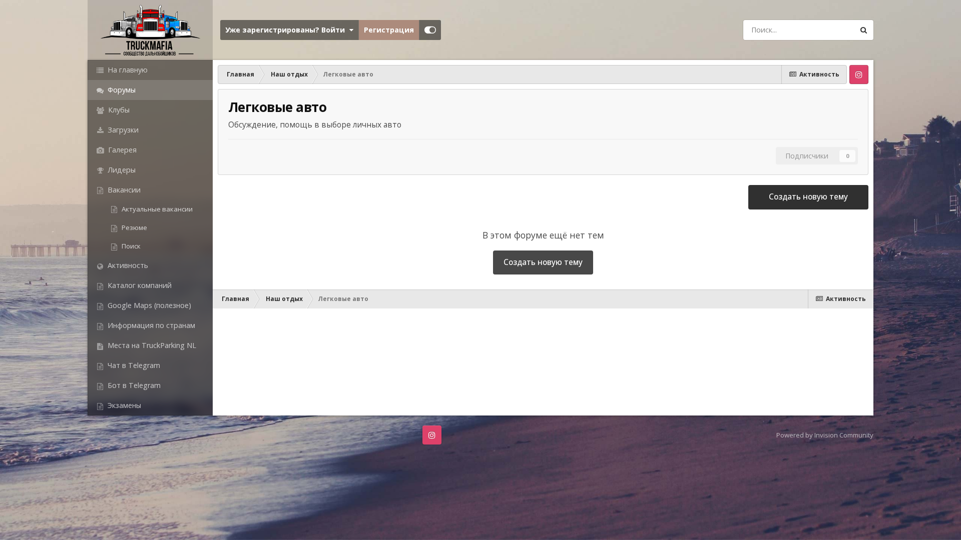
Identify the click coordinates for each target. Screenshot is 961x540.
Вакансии (123, 189)
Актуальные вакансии (156, 209)
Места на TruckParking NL (151, 345)
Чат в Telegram (133, 365)
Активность (127, 265)
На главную (127, 69)
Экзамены (123, 405)
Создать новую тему (808, 197)
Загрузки (122, 129)
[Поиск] (863, 30)
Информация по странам (150, 325)
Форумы (121, 89)
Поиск (130, 246)
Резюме (133, 227)
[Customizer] (430, 30)
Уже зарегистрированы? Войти (287, 29)
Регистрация (389, 29)
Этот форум (820, 29)
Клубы (118, 109)
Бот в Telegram (133, 385)
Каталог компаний (139, 285)
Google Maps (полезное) (148, 305)
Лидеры (121, 169)
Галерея (121, 149)
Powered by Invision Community (824, 435)
